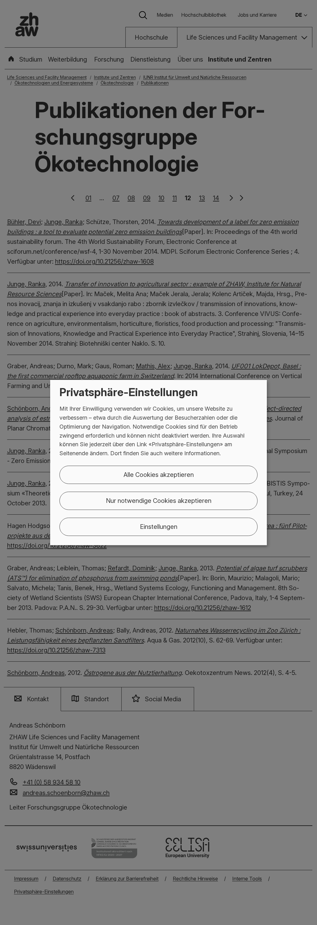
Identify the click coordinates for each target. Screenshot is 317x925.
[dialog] (158, 462)
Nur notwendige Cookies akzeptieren (158, 500)
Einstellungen (158, 526)
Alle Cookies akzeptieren (159, 474)
